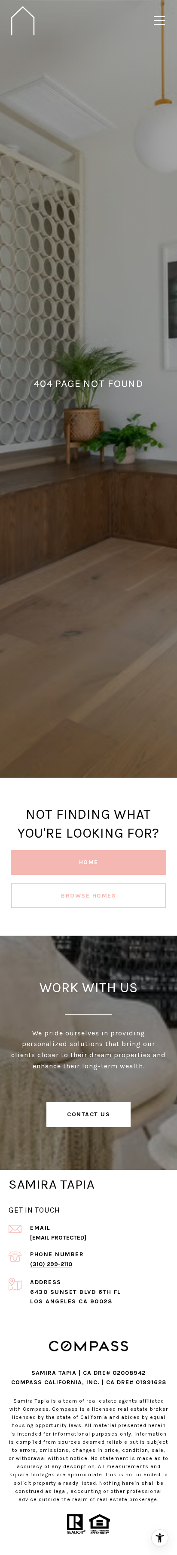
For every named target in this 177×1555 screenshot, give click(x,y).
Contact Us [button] (88, 1114)
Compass (65, 1409)
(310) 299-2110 (51, 1264)
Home (88, 862)
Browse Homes (88, 895)
